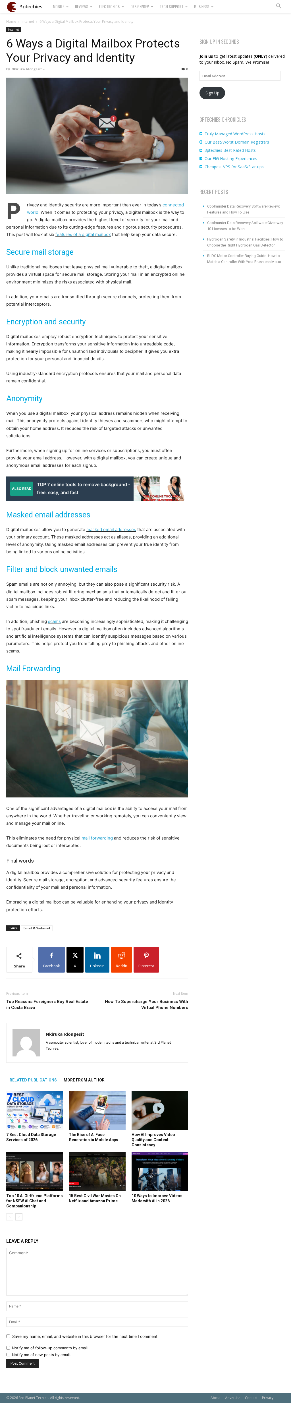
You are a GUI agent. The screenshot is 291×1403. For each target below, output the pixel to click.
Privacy (267, 1397)
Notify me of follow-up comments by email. (50, 1348)
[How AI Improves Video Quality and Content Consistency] (160, 1110)
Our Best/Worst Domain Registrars (237, 142)
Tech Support (171, 6)
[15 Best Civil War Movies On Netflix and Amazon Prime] (97, 1171)
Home (11, 21)
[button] (278, 6)
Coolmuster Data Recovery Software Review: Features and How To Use (243, 209)
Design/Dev (139, 6)
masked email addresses (111, 529)
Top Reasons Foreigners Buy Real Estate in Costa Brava (47, 1004)
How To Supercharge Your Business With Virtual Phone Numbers (146, 1004)
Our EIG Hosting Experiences (231, 158)
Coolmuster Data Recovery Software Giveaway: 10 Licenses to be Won (245, 226)
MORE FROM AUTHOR (84, 1080)
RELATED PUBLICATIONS (33, 1080)
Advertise (232, 1397)
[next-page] (18, 1216)
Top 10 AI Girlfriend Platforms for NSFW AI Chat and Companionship (34, 1200)
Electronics (109, 6)
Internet (28, 21)
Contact (251, 1397)
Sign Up (212, 93)
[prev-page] (9, 1216)
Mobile (58, 6)
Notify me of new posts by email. (41, 1354)
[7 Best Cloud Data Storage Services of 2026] (34, 1110)
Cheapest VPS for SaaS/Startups (234, 166)
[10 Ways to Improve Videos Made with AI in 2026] (160, 1171)
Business (201, 6)
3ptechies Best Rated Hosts (230, 150)
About (216, 1397)
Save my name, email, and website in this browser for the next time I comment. (85, 1336)
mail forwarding (97, 838)
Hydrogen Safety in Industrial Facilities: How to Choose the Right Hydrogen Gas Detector (245, 242)
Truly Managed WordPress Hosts (235, 133)
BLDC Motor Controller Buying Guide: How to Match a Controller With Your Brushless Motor (244, 259)
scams (54, 621)
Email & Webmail (37, 928)
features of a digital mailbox (83, 234)
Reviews (81, 6)
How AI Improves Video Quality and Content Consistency (153, 1139)
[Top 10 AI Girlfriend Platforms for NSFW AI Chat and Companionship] (34, 1171)
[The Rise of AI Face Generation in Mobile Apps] (97, 1110)
